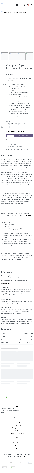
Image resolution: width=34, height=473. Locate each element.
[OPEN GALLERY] (17, 31)
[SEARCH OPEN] (24, 5)
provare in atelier (24, 211)
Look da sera (22, 144)
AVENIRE (24, 457)
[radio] (7, 124)
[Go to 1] (4, 56)
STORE (2, 84)
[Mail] (24, 149)
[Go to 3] (21, 56)
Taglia (8, 121)
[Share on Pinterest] (21, 149)
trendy (21, 146)
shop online (27, 215)
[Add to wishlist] (7, 140)
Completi (17, 144)
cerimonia (10, 146)
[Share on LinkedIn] (18, 149)
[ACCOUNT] (32, 5)
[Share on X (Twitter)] (11, 149)
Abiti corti (2, 127)
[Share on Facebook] (15, 149)
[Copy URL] (27, 149)
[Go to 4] (29, 56)
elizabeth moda (16, 146)
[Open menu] (17, 5)
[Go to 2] (13, 56)
